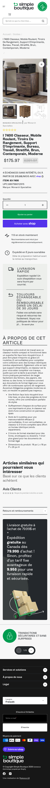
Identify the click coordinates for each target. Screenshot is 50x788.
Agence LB (25, 778)
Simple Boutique (21, 767)
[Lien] (25, 569)
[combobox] (25, 21)
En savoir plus (28, 324)
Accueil (7, 34)
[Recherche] (43, 21)
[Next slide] (31, 650)
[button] (4, 6)
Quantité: (7, 199)
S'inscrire (25, 727)
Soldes (16, 34)
